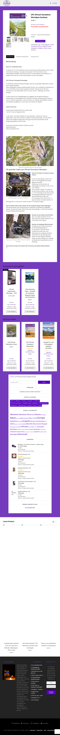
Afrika (32, 414)
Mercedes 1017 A (36, 697)
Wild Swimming (22, 405)
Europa (49, 48)
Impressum (32, 730)
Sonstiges (29, 405)
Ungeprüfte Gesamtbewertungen (24, 458)
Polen (36, 426)
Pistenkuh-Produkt (46, 46)
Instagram (35, 723)
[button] (26, 15)
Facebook (16, 723)
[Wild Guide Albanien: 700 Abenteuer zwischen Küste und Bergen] (29, 582)
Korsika (20, 424)
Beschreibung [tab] (10, 56)
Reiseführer (35, 403)
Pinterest (26, 723)
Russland (31, 429)
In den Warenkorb (40, 41)
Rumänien (13, 429)
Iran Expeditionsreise (37, 665)
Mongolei (44, 424)
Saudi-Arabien (43, 429)
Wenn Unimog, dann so (37, 675)
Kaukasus (16, 424)
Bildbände (18, 400)
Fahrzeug (24, 400)
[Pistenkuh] (7, 3)
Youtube (45, 723)
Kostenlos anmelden (51, 692)
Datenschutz (40, 730)
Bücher (40, 46)
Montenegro (13, 426)
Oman (29, 426)
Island (12, 424)
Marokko (29, 424)
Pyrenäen (40, 427)
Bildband (22, 418)
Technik (39, 405)
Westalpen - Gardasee (37, 689)
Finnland (20, 421)
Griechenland (40, 421)
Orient (32, 427)
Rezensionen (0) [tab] (35, 56)
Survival (41, 431)
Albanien (37, 414)
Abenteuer (33, 50)
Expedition (14, 421)
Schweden (13, 431)
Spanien (37, 432)
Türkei (45, 431)
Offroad (45, 48)
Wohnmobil (22, 434)
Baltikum (18, 418)
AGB (45, 730)
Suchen (44, 382)
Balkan (13, 418)
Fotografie (30, 400)
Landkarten (36, 400)
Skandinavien (26, 431)
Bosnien (26, 418)
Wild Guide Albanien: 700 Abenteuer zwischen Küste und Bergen (30, 645)
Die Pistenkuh (35, 700)
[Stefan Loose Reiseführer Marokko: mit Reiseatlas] (48, 582)
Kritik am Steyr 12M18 (37, 695)
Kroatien (24, 424)
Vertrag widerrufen (30, 507)
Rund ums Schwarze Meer (23, 429)
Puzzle (34, 405)
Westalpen (40, 48)
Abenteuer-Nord (25, 414)
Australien (43, 414)
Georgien (32, 421)
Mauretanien (37, 424)
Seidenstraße (20, 431)
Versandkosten (41, 24)
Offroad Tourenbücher (16, 403)
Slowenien (32, 431)
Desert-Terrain (32, 418)
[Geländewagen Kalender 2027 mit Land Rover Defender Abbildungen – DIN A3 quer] (11, 582)
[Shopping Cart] (50, 3)
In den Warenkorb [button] (11, 311)
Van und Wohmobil (43, 403)
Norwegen (18, 426)
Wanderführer (14, 405)
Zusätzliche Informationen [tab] (22, 56)
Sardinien (37, 429)
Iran (46, 421)
